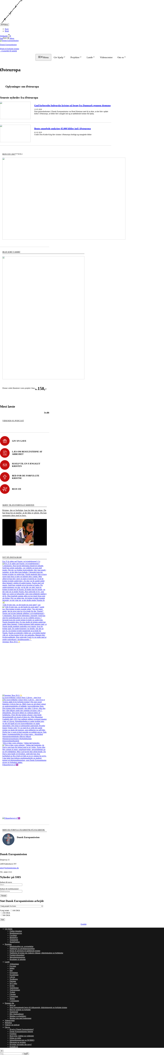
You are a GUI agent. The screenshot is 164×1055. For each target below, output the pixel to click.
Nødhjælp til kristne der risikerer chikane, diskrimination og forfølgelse (36, 953)
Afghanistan (14, 964)
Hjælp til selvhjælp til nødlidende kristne (25, 951)
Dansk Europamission (8, 45)
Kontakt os (14, 1047)
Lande (90, 57)
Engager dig (9, 1003)
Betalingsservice (16, 933)
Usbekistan (14, 996)
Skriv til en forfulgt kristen (18, 505)
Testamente (14, 940)
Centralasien (14, 1001)
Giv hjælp (58, 57)
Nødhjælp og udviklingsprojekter (22, 949)
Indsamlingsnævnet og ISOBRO (22, 1040)
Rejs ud (12, 1005)
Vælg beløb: (4, 910)
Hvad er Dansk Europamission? (22, 1029)
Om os (120, 57)
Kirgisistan (14, 973)
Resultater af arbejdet (18, 959)
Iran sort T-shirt (11, 252)
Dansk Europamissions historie (21, 1031)
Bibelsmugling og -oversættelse (21, 946)
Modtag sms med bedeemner (20, 1018)
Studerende (14, 1012)
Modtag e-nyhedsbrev (18, 1016)
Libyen (12, 977)
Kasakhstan (14, 975)
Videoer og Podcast (13, 421)
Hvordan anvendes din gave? (21, 1044)
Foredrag (13, 1034)
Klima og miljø (15, 1038)
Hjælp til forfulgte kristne (9, 50)
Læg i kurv (14, 396)
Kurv (7, 29)
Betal (7, 31)
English (83, 924)
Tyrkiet (12, 992)
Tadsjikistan (14, 988)
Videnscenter (106, 57)
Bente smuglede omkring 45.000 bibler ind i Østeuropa (62, 128)
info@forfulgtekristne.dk (9, 868)
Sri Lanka (13, 983)
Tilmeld (3, 896)
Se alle (46, 412)
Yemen (12, 999)
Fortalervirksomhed (17, 955)
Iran (11, 970)
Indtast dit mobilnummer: (9, 889)
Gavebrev (13, 935)
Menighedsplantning (17, 957)
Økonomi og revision (18, 1042)
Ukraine (13, 994)
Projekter (74, 57)
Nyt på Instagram (11, 557)
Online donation (16, 931)
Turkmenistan (15, 990)
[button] (3, 38)
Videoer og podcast (12, 1025)
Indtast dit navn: (6, 882)
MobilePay (14, 938)
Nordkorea (14, 979)
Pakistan (13, 981)
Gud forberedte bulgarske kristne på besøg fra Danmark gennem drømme (72, 105)
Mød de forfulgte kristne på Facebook (23, 830)
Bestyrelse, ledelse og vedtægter (22, 1036)
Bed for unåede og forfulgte (20, 1010)
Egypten (13, 966)
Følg (26, 843)
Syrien (12, 986)
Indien (12, 968)
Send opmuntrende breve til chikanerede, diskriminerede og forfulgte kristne (38, 1007)
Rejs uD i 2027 (8, 154)
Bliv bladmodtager (17, 1014)
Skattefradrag (15, 942)
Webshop (8, 1023)
